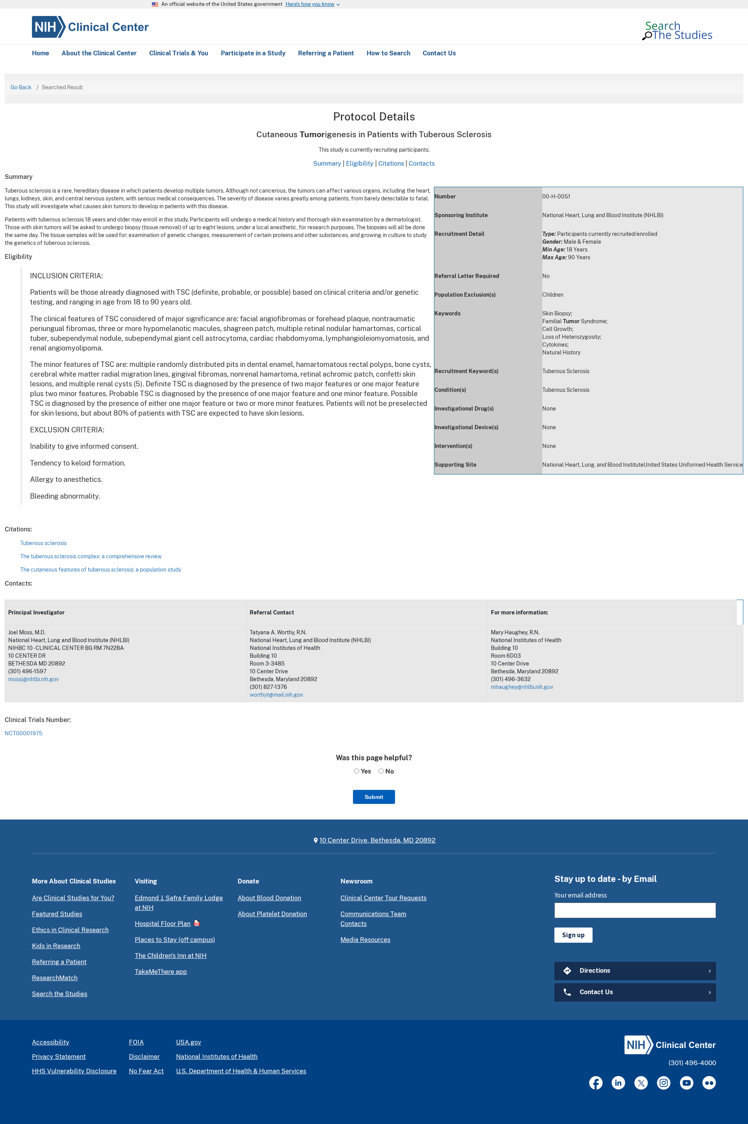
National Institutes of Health (217, 1056)
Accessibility (50, 1042)
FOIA (136, 1042)
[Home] (90, 26)
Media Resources (365, 939)
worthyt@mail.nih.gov (276, 695)
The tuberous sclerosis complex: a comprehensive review (91, 556)
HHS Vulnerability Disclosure (74, 1071)
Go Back (21, 87)
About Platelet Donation (272, 914)
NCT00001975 (23, 733)
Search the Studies (59, 994)
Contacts (422, 163)
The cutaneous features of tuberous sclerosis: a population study (100, 569)
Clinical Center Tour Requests (383, 898)
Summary (327, 163)
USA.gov (188, 1042)
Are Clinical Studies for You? (73, 898)
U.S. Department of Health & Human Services (241, 1071)
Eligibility (360, 163)
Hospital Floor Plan (163, 924)
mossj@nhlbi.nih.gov (33, 679)
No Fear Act (146, 1071)
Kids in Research (56, 946)
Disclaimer (144, 1056)
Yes (365, 771)
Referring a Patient (59, 962)
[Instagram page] (663, 1083)
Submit (374, 797)
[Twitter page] (641, 1083)
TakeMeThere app (161, 971)
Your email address (580, 895)
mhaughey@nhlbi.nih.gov (522, 687)
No (389, 771)
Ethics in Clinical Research (70, 930)
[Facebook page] (596, 1083)
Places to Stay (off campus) (175, 939)
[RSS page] (709, 1083)
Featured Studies (57, 914)
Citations (391, 163)
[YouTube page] (686, 1083)
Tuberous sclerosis (43, 543)
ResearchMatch (55, 978)
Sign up (573, 935)
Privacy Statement (59, 1056)
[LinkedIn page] (618, 1083)
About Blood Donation (269, 898)
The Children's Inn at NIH (170, 955)
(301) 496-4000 (692, 1063)
